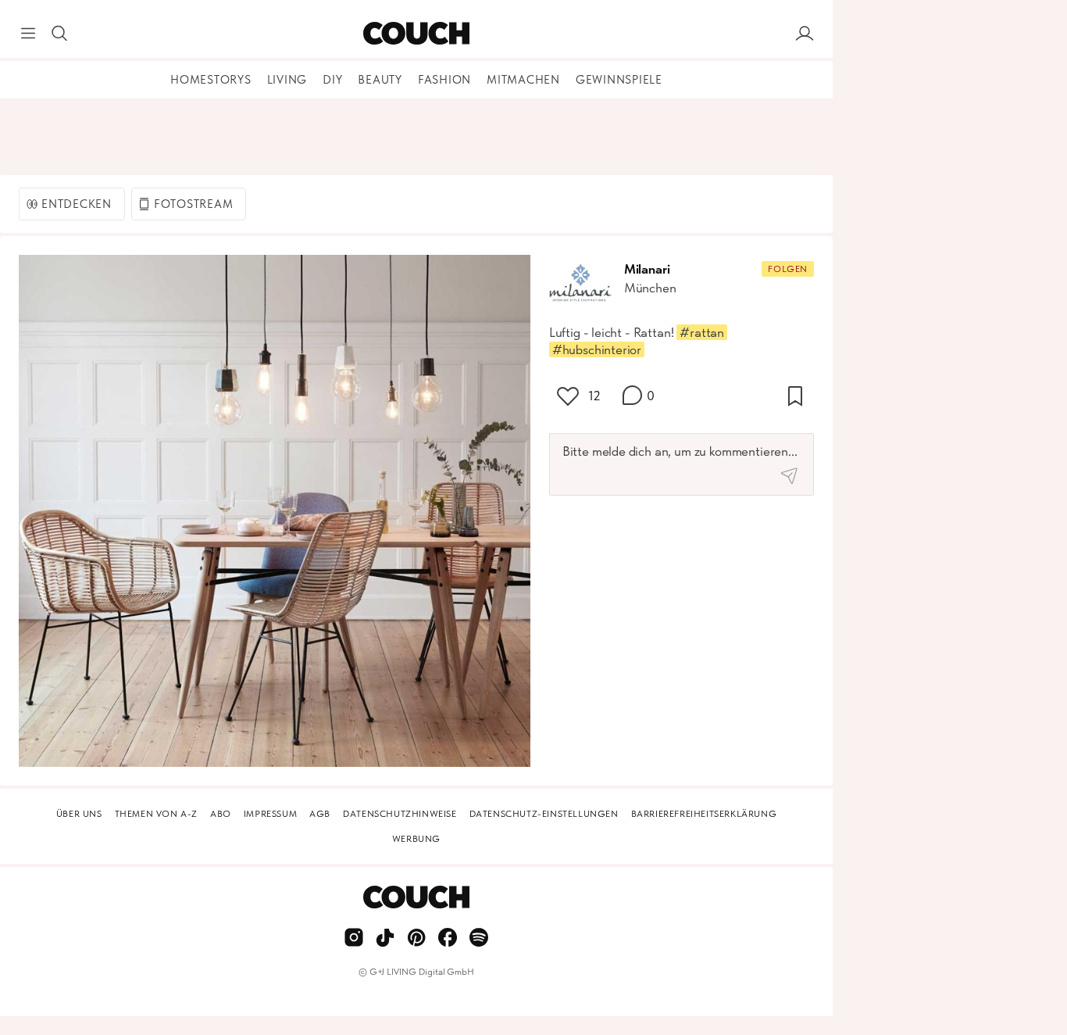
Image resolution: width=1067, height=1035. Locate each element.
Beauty (380, 79)
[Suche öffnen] (59, 33)
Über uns (79, 813)
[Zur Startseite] (416, 33)
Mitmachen (523, 79)
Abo (220, 813)
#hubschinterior (596, 349)
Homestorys (211, 79)
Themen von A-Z (156, 813)
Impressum (270, 813)
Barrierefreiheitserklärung (704, 813)
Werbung (416, 838)
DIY (332, 79)
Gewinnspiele (619, 79)
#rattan (702, 332)
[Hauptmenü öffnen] (28, 33)
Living (287, 79)
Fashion (444, 79)
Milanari (647, 269)
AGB (319, 813)
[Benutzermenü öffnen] (804, 33)
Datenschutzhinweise (399, 813)
